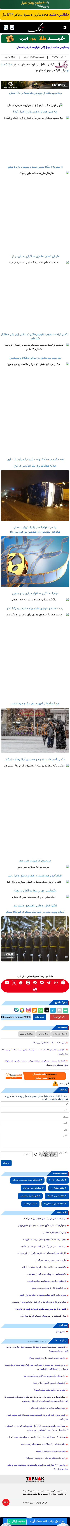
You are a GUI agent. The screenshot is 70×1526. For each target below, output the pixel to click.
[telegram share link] (53, 1010)
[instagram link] (28, 982)
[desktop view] (12, 27)
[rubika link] (63, 982)
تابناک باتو (43, 1034)
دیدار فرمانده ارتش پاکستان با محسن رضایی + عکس (43, 1246)
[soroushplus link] (35, 982)
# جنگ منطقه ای (58, 1188)
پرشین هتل (60, 1331)
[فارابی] (35, 38)
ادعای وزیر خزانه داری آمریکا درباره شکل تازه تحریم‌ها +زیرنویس (39, 1302)
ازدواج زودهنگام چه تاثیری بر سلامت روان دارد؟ (45, 1458)
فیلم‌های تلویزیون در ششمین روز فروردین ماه (35, 532)
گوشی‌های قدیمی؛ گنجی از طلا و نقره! (49, 1383)
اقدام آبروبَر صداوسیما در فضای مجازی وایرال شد (35, 876)
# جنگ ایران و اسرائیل (33, 1188)
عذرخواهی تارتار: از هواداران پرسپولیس (49, 1288)
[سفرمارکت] (35, 1076)
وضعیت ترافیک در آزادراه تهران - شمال (35, 527)
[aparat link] (35, 989)
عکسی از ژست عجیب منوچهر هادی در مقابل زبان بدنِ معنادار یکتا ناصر (35, 336)
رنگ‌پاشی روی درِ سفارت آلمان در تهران (35, 891)
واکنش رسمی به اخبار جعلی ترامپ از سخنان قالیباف (44, 1267)
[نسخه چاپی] (65, 1010)
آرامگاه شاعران (60, 1034)
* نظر (66, 1130)
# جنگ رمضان (30, 1204)
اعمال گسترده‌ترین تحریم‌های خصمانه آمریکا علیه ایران (43, 1316)
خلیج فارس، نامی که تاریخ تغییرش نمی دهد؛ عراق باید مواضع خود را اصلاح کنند (37, 1417)
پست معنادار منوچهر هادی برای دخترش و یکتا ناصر (35, 609)
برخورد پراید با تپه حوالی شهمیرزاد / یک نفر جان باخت (43, 1295)
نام (67, 1104)
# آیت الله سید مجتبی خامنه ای (27, 1180)
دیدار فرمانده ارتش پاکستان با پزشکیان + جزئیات (45, 1218)
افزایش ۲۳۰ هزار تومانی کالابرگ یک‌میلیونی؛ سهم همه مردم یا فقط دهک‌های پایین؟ (38, 1467)
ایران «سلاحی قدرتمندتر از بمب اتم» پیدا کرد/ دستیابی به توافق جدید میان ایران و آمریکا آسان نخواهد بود (36, 1367)
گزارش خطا (64, 1084)
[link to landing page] (36, 27)
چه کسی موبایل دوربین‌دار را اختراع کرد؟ (35, 112)
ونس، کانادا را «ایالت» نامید (54, 1232)
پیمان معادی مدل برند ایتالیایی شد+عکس (48, 1408)
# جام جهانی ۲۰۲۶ (57, 1180)
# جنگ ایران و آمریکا (56, 1196)
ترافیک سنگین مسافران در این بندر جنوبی (35, 594)
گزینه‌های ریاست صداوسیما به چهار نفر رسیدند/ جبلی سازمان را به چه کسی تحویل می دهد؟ (37, 1349)
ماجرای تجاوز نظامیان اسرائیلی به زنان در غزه (35, 256)
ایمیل (66, 1117)
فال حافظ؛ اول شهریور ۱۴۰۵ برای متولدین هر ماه (45, 1376)
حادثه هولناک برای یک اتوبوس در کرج (35, 466)
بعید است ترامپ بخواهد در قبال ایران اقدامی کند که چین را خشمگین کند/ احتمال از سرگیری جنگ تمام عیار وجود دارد (37, 1428)
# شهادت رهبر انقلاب (30, 1196)
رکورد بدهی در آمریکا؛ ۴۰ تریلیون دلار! (49, 1043)
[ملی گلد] (35, 4)
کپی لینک (39, 1017)
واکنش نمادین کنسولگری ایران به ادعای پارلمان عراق (43, 1444)
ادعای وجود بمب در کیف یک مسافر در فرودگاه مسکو (35, 912)
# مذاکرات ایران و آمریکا (55, 1204)
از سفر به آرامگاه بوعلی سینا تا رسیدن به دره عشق (35, 167)
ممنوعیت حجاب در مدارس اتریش (51, 1451)
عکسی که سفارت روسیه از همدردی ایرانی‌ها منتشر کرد (35, 760)
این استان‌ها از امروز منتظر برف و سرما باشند (35, 704)
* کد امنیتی (64, 1152)
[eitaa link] (21, 982)
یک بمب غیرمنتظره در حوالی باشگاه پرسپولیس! (35, 358)
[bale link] (42, 982)
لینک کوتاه (61, 1017)
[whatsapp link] (56, 982)
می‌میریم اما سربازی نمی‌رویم (35, 861)
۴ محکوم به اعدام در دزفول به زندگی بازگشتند (46, 1281)
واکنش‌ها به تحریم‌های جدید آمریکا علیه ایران (46, 1274)
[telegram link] (49, 982)
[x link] (14, 982)
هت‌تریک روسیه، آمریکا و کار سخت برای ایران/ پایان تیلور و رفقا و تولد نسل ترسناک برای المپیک (36, 1063)
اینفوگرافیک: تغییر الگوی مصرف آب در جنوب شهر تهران (42, 1225)
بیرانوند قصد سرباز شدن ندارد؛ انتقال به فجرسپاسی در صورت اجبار (37, 1437)
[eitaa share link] (34, 1010)
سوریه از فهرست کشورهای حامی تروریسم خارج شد (44, 1239)
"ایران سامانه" (28, 1502)
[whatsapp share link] (40, 1010)
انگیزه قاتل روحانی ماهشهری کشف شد (35, 906)
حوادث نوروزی (26, 1034)
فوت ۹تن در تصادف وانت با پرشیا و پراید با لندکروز (35, 460)
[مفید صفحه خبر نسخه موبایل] (35, 15)
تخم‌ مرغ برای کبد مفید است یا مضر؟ (50, 1390)
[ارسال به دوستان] (59, 1010)
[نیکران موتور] (35, 85)
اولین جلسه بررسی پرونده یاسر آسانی (50, 1260)
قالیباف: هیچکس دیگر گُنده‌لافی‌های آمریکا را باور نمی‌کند (41, 1253)
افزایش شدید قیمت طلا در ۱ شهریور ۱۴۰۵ (47, 1358)
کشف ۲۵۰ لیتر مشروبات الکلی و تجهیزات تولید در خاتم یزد (40, 1309)
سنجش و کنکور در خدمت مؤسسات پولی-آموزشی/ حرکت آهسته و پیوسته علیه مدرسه (35, 1052)
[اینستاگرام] (28, 1009)
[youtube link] (7, 982)
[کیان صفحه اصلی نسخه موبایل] (35, 1521)
